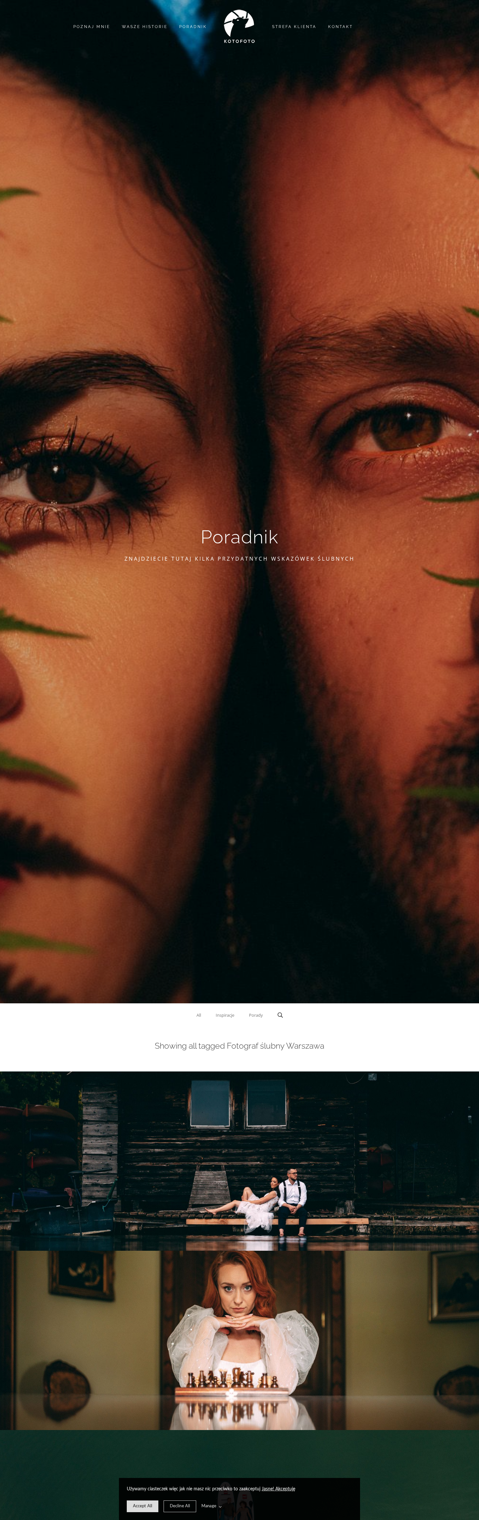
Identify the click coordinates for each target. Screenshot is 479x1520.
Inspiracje (225, 1015)
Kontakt (340, 26)
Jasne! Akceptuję (278, 1489)
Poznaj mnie (91, 26)
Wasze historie (144, 26)
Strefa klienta (294, 26)
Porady (256, 1015)
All (198, 1015)
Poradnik (193, 26)
